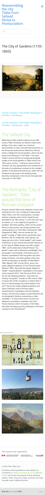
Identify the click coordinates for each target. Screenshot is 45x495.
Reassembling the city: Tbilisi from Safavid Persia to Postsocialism (12, 14)
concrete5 (13, 491)
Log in (41, 491)
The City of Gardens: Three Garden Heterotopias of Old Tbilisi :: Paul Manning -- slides (22, 123)
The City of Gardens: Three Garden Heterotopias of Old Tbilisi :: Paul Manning (22, 113)
